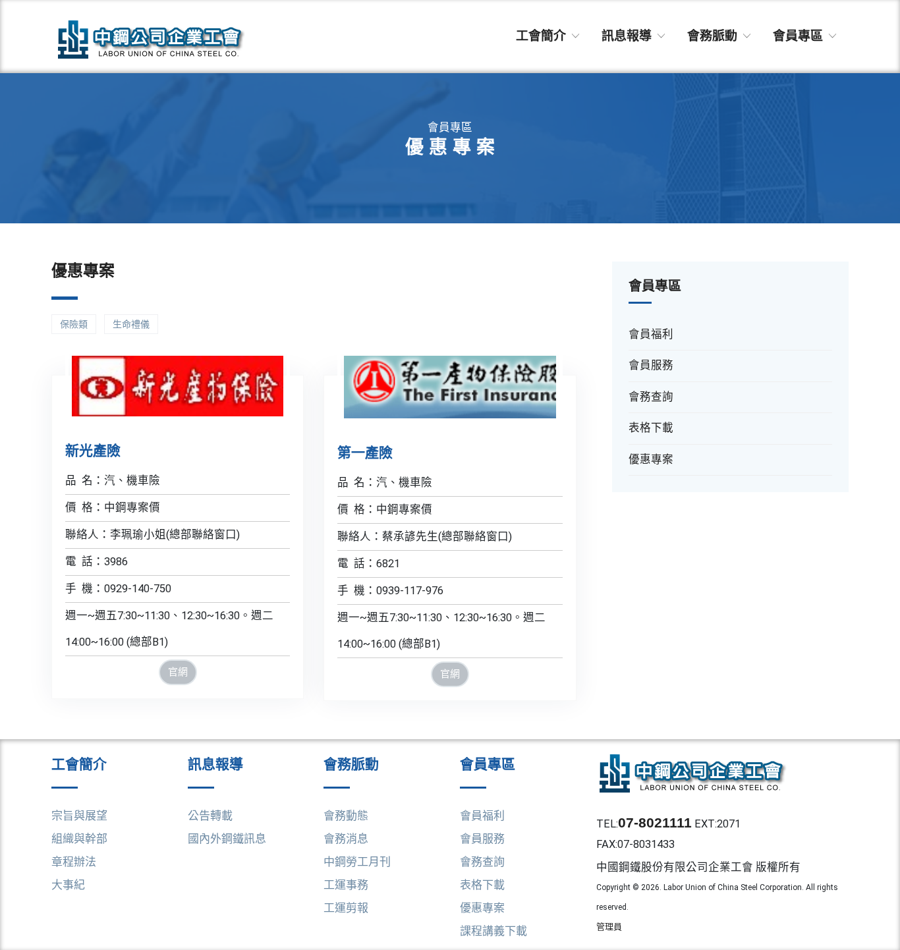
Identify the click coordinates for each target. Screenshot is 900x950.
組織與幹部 (79, 838)
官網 (178, 671)
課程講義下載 (493, 930)
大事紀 (68, 884)
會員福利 (482, 815)
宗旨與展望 (79, 815)
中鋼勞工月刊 (357, 861)
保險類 (74, 324)
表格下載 (482, 884)
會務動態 (345, 815)
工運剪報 (345, 907)
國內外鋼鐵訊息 (227, 838)
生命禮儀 (131, 324)
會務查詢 (482, 861)
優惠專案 (482, 907)
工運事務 (345, 884)
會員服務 (482, 838)
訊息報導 (628, 36)
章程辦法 (73, 861)
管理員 (609, 927)
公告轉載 (210, 815)
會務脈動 (714, 36)
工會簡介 (542, 36)
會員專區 (799, 36)
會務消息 (345, 838)
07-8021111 (655, 822)
